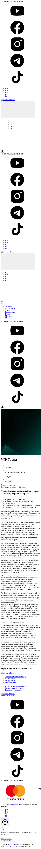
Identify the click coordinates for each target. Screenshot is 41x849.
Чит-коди (8, 306)
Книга (7, 314)
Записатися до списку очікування (13, 487)
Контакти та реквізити (13, 690)
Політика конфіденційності (15, 686)
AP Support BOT (14, 844)
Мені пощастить (11, 682)
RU (6, 90)
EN (6, 94)
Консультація (10, 312)
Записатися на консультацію (15, 677)
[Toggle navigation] (2, 301)
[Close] (2, 827)
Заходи (7, 310)
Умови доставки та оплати (15, 688)
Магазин (8, 318)
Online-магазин (11, 679)
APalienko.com (16, 804)
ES (6, 96)
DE (6, 92)
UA (6, 88)
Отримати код (6, 840)
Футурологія (10, 308)
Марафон (8, 316)
